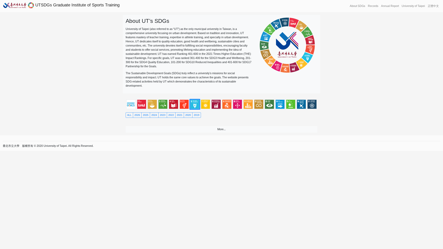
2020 (188, 115)
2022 (171, 115)
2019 (196, 115)
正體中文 (433, 5)
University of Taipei (413, 5)
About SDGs (357, 5)
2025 (145, 115)
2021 (179, 115)
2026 (137, 115)
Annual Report (390, 5)
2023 (162, 115)
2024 (154, 115)
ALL (129, 115)
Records (373, 5)
